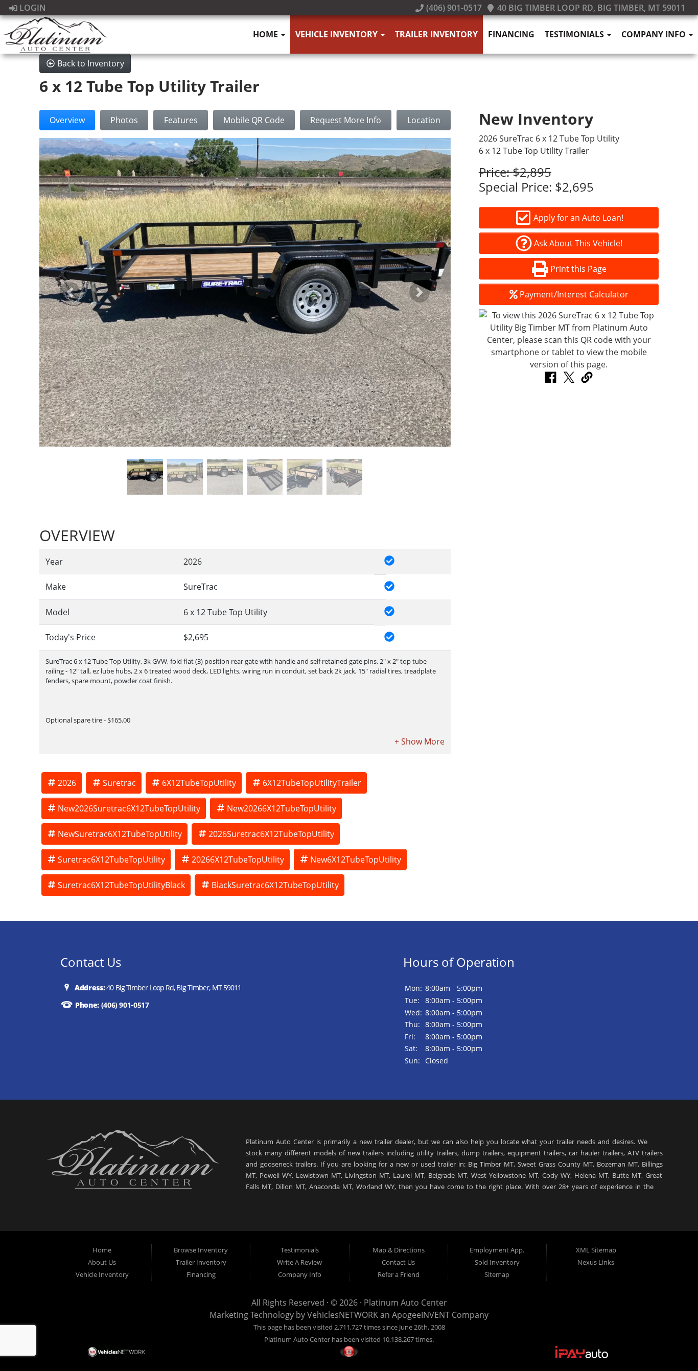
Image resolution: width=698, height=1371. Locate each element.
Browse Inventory (201, 1249)
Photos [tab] (124, 120)
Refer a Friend (399, 1274)
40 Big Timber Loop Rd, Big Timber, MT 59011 (590, 7)
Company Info (654, 34)
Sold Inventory (497, 1262)
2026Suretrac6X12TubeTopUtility (271, 834)
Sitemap (496, 1274)
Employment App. (497, 1249)
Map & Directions (399, 1249)
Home (266, 34)
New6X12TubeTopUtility (355, 859)
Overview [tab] (67, 120)
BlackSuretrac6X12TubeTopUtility (275, 885)
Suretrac (119, 782)
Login (31, 7)
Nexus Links (595, 1262)
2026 (67, 782)
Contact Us (398, 1262)
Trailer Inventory (436, 34)
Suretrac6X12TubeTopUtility (111, 859)
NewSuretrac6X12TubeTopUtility (120, 834)
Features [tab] (181, 120)
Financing (511, 34)
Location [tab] (423, 120)
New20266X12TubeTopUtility (281, 808)
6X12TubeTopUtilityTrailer (312, 782)
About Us (102, 1262)
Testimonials (575, 34)
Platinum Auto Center (405, 1302)
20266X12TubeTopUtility (238, 859)
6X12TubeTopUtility (199, 782)
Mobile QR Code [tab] (254, 120)
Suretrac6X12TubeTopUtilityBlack (121, 885)
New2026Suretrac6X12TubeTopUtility (129, 808)
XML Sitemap (596, 1249)
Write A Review (299, 1262)
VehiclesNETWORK (342, 1314)
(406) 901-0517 (452, 7)
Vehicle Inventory (337, 34)
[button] (70, 292)
